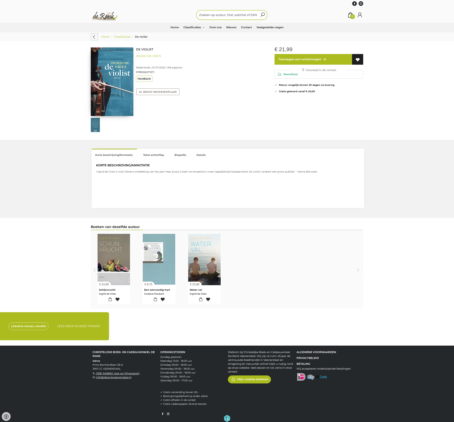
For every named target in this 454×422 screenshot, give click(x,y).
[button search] (262, 15)
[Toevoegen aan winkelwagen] (110, 299)
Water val (196, 289)
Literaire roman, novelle (28, 326)
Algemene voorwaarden (316, 352)
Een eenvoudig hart (157, 289)
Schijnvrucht (107, 289)
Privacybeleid (308, 358)
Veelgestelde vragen (270, 27)
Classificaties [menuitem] (192, 27)
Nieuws (231, 27)
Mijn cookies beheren (252, 379)
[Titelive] (227, 418)
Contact (246, 27)
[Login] (359, 15)
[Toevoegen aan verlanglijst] (357, 59)
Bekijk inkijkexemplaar (159, 91)
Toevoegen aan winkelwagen (299, 59)
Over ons (215, 27)
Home (174, 27)
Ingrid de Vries (148, 56)
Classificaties (122, 36)
